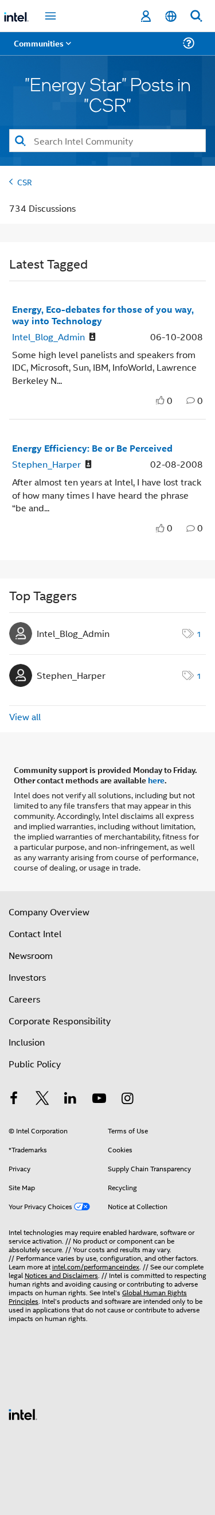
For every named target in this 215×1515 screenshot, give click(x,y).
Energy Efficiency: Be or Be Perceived (92, 447)
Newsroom (31, 955)
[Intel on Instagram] (127, 1099)
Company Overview (49, 911)
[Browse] (41, 50)
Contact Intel (35, 933)
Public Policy (35, 1063)
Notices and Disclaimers (61, 1274)
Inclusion (27, 1041)
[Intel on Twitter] (42, 1099)
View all (25, 716)
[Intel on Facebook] (14, 1099)
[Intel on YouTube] (99, 1099)
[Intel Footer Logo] (23, 1413)
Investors (27, 977)
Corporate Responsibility (60, 1020)
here (156, 780)
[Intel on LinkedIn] (70, 1099)
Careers (24, 998)
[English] (170, 16)
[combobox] (107, 140)
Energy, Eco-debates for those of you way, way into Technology (103, 314)
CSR (24, 182)
